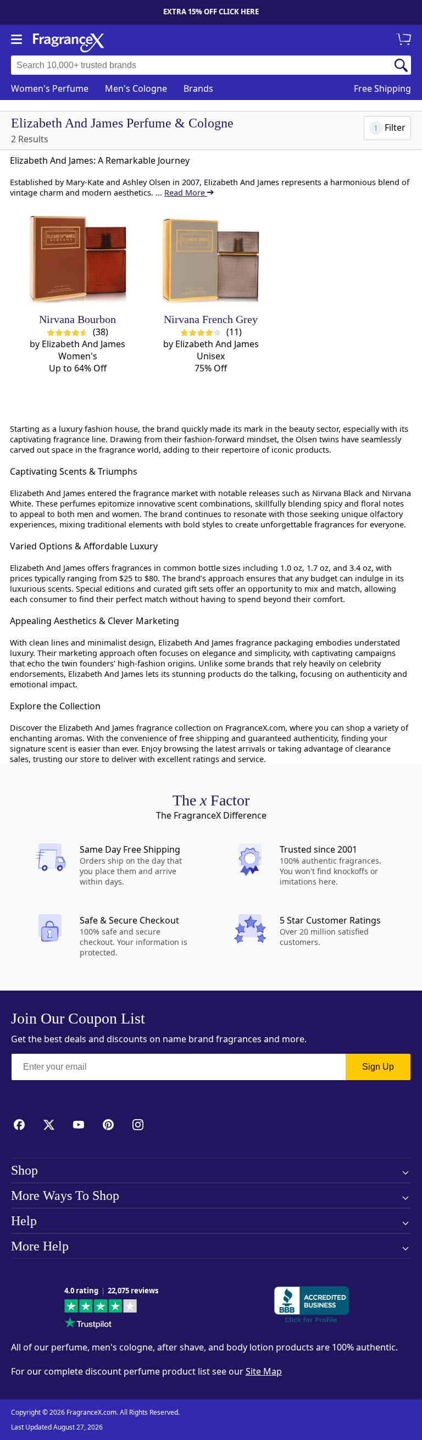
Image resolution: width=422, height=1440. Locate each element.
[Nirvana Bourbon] (77, 255)
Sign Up (378, 1066)
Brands (198, 88)
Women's (49, 88)
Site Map (264, 1371)
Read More (185, 192)
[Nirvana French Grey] (210, 255)
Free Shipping (382, 88)
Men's (136, 88)
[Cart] (405, 40)
